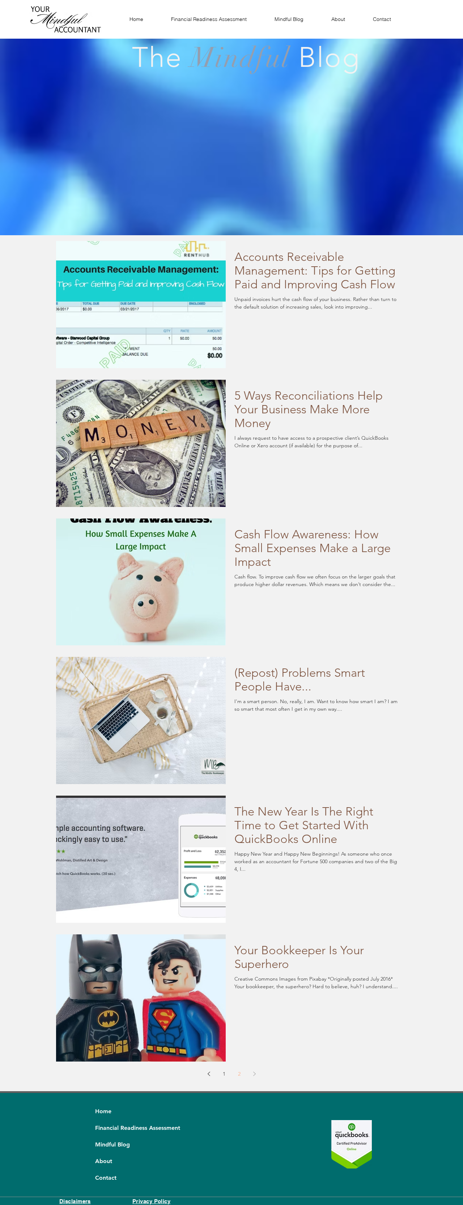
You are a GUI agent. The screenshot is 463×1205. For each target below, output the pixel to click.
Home (103, 1111)
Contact (105, 1177)
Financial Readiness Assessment (112, 1127)
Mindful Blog (112, 1144)
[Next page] (254, 1073)
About (103, 1161)
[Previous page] (208, 1073)
